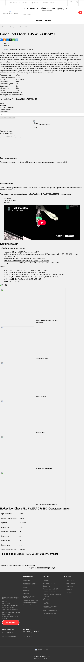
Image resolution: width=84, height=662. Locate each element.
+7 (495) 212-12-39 (6, 133)
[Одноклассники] (4, 40)
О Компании (13, 3)
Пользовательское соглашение (29, 597)
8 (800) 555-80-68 (48, 8)
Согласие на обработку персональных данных (30, 601)
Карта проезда (27, 636)
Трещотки (13, 27)
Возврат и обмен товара (30, 605)
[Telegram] (16, 40)
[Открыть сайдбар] (3, 2)
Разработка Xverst (40, 658)
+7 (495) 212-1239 (31, 8)
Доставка (35, 3)
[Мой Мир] (7, 40)
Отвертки (46, 580)
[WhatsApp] (13, 40)
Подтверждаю (11, 622)
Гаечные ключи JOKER (50, 589)
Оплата (24, 3)
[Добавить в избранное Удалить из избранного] (18, 136)
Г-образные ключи (49, 592)
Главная (4, 27)
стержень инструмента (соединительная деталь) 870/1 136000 (26, 261)
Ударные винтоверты (50, 610)
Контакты (26, 593)
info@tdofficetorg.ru (46, 10)
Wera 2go (46, 599)
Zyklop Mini (23, 27)
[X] (10, 40)
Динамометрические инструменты (50, 607)
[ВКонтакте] (1, 40)
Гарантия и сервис (48, 3)
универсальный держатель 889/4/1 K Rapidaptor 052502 (24, 258)
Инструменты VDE (49, 583)
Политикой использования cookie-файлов (10, 616)
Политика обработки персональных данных (30, 584)
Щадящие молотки (49, 613)
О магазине (26, 580)
